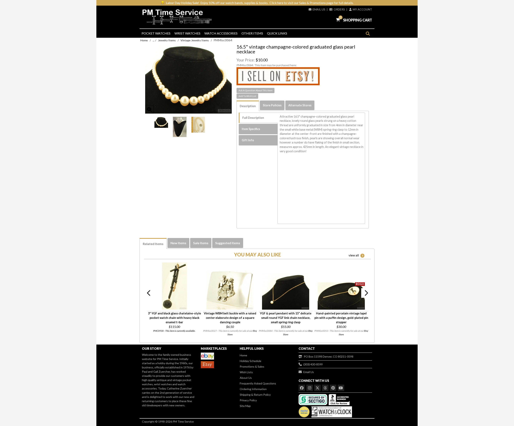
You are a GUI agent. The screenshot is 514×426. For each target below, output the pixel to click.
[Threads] (325, 388)
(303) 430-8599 (313, 364)
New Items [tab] (178, 243)
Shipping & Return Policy (255, 394)
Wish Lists (246, 372)
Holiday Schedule (250, 361)
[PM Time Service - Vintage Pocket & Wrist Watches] (179, 16)
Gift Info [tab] (248, 140)
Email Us (319, 9)
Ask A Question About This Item (255, 90)
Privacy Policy (248, 400)
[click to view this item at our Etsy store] (278, 76)
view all (354, 255)
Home (144, 40)
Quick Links (277, 33)
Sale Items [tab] (200, 243)
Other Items (252, 33)
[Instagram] (309, 388)
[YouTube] (341, 388)
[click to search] (367, 33)
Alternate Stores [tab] (299, 105)
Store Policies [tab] (272, 105)
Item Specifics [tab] (251, 129)
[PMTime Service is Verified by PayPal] (304, 411)
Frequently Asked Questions (258, 383)
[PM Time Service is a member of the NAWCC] (331, 411)
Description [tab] (248, 106)
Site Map (245, 406)
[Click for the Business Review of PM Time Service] (339, 399)
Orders (339, 9)
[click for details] (174, 286)
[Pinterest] (333, 388)
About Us (246, 377)
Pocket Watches (156, 33)
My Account (362, 9)
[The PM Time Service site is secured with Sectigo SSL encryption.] (313, 399)
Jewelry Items (167, 40)
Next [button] (366, 293)
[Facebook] (302, 388)
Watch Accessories (221, 33)
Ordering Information (253, 389)
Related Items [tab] (153, 244)
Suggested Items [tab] (227, 243)
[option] (161, 122)
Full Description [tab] (253, 117)
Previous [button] (149, 293)
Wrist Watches (187, 33)
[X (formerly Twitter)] (317, 388)
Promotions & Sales (252, 366)
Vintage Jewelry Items (195, 40)
